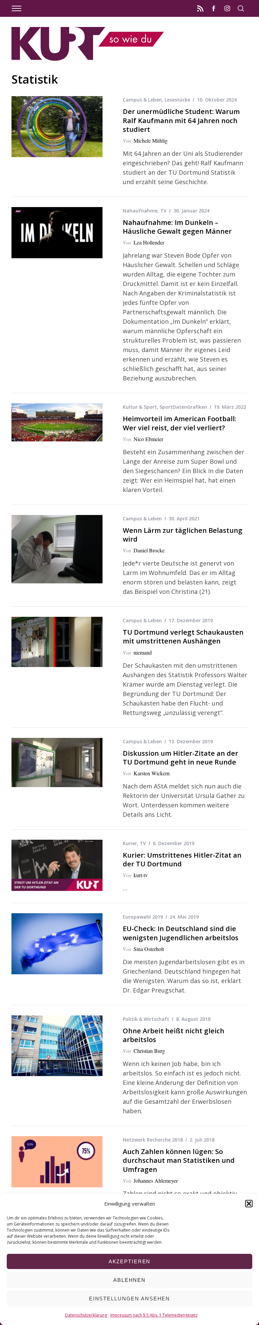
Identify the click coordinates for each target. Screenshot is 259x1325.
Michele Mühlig (151, 140)
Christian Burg (149, 1050)
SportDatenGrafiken (183, 407)
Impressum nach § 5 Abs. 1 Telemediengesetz (154, 1315)
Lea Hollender (149, 242)
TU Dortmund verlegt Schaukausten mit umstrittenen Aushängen (183, 636)
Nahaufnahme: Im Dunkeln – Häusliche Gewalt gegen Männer (177, 227)
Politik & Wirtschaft (146, 1019)
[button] (249, 1203)
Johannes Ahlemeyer (156, 1180)
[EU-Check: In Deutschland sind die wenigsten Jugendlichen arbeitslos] (57, 943)
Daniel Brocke (149, 550)
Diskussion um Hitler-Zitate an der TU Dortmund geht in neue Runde (180, 757)
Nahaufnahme (140, 210)
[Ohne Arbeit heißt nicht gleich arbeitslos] (57, 1045)
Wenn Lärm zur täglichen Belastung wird (182, 534)
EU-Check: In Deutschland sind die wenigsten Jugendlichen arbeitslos (180, 933)
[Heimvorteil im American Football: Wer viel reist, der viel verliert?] (57, 422)
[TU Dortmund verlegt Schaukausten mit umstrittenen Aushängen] (57, 642)
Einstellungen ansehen (129, 1298)
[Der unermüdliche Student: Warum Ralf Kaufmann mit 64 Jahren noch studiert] (57, 126)
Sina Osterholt (149, 948)
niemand (143, 652)
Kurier (130, 843)
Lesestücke (177, 99)
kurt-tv (141, 874)
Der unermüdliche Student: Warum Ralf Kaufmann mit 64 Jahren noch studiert (181, 120)
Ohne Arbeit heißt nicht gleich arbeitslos (173, 1035)
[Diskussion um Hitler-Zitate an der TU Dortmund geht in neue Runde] (57, 762)
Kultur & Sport (140, 407)
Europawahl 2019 (143, 917)
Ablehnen (129, 1280)
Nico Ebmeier (148, 438)
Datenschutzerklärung (86, 1315)
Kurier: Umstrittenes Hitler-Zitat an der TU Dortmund (182, 859)
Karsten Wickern (152, 773)
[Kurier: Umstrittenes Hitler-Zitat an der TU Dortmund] (57, 865)
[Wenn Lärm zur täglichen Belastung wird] (57, 549)
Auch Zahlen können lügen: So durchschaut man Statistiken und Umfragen (179, 1160)
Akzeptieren (130, 1261)
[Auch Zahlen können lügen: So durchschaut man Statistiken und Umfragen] (57, 1161)
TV (163, 210)
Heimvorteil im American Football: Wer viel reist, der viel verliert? (179, 423)
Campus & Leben (142, 99)
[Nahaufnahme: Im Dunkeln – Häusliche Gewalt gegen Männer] (57, 232)
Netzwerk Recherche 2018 (153, 1139)
